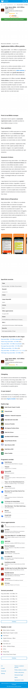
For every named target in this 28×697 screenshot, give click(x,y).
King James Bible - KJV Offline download (10, 339)
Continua (14, 621)
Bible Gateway (20, 70)
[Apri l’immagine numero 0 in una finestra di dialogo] (6, 244)
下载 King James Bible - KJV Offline (9, 348)
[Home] (1, 4)
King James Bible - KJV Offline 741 (9, 599)
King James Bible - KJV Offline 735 (9, 604)
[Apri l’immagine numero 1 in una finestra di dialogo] (18, 244)
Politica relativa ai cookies (21, 670)
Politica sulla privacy (19, 672)
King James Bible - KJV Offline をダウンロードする (13, 350)
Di (13, 11)
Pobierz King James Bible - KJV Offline (10, 341)
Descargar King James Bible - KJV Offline (10, 346)
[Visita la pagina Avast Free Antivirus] (14, 16)
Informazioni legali (19, 674)
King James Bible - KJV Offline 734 (9, 607)
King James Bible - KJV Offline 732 (9, 609)
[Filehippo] (4, 1)
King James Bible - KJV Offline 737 (9, 601)
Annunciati (3, 671)
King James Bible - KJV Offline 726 (9, 617)
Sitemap (3, 673)
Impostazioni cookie (19, 680)
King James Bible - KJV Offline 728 (9, 615)
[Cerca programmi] (24, 1)
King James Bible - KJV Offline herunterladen (11, 343)
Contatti (3, 668)
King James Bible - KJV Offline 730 (9, 612)
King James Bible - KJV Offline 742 (9, 596)
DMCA (16, 677)
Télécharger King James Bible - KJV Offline (11, 352)
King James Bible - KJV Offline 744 (9, 593)
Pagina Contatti (11, 399)
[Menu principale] (26, 1)
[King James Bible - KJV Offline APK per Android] (2, 10)
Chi (2, 666)
